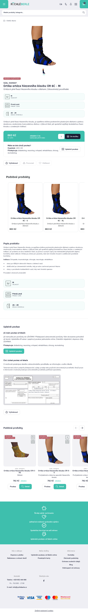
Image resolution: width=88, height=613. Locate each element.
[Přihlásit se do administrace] (85, 610)
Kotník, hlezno (11, 21)
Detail (27, 486)
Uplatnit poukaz (71, 149)
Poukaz (13, 486)
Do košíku (74, 136)
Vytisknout (13, 163)
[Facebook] (43, 581)
